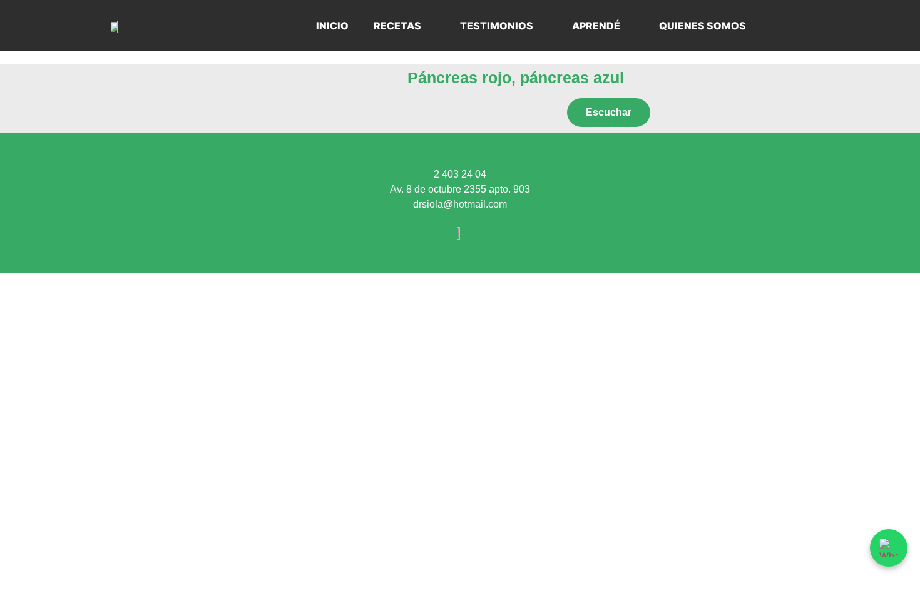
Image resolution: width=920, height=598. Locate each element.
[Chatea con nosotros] (888, 548)
